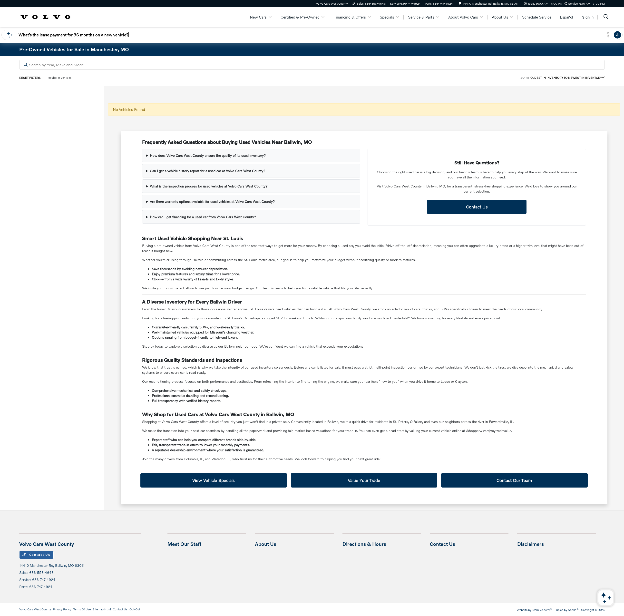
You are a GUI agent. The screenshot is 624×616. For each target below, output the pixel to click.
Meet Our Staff (184, 544)
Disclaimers (530, 544)
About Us (265, 544)
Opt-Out (134, 609)
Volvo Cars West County (35, 609)
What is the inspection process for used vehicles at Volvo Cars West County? (209, 186)
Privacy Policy (62, 609)
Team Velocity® (542, 610)
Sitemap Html (102, 609)
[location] (460, 3)
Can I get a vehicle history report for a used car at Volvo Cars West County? (207, 171)
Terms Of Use (82, 609)
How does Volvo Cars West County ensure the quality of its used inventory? (208, 155)
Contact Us (477, 206)
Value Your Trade (364, 480)
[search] (606, 17)
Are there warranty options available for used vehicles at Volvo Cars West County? (212, 201)
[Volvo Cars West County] (45, 16)
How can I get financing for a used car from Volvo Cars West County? (203, 217)
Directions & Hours (364, 544)
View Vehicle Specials (213, 480)
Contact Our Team (514, 480)
